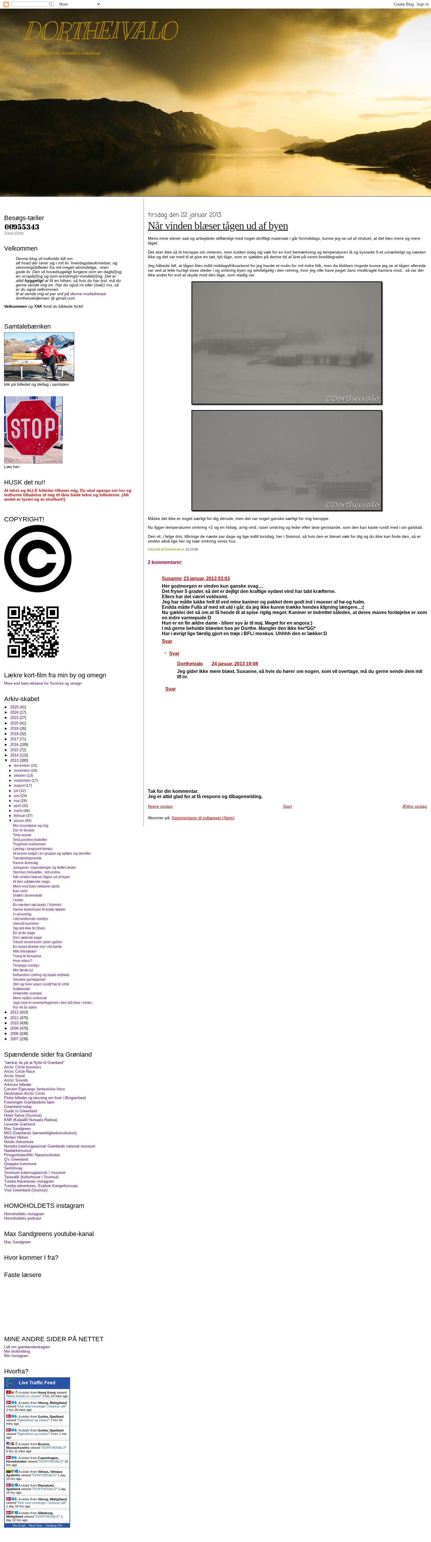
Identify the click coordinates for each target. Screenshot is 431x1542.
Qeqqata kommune (20, 1164)
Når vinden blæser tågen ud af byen (218, 226)
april (18, 806)
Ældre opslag (414, 806)
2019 (15, 728)
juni (17, 796)
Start (287, 806)
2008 (15, 1033)
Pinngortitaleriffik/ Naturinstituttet (32, 1155)
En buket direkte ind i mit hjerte (37, 946)
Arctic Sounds (16, 1080)
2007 (15, 1039)
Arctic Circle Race (19, 1071)
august (20, 785)
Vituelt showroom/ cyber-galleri (37, 942)
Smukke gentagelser (29, 979)
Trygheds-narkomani (29, 844)
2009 (15, 1028)
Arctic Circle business (22, 1067)
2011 (15, 1018)
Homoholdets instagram (24, 1214)
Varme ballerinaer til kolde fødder (39, 909)
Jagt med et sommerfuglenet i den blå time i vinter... (53, 1002)
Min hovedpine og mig (30, 825)
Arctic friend (14, 1076)
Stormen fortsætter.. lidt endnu (36, 872)
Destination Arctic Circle (24, 1093)
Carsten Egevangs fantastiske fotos (34, 1089)
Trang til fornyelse (27, 956)
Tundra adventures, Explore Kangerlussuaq (40, 1186)
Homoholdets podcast (22, 1218)
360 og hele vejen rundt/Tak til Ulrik (41, 984)
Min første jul (23, 970)
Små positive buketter (30, 839)
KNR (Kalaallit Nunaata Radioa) (30, 1120)
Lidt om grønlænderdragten (27, 1347)
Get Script (19, 1525)
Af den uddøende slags (31, 881)
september (23, 780)
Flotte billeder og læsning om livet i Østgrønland (45, 1098)
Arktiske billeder (17, 1084)
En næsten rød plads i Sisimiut (37, 905)
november (22, 771)
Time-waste (22, 835)
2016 (15, 744)
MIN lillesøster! (24, 951)
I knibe (18, 900)
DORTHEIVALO (99, 30)
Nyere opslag (160, 806)
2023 (15, 717)
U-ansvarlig (22, 914)
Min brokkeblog (17, 1351)
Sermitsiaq (13, 1168)
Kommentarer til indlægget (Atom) (203, 817)
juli (16, 791)
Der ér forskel (23, 830)
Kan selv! (20, 891)
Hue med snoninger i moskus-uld (41, 1406)
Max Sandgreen (17, 1128)
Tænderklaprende (27, 858)
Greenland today (18, 1106)
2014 (15, 755)
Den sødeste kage (27, 937)
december (22, 766)
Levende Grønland (19, 1124)
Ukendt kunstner (26, 923)
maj (17, 801)
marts (18, 811)
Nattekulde (21, 989)
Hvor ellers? (22, 961)
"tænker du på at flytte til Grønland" (34, 1062)
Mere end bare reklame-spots (36, 886)
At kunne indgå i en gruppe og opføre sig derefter (52, 853)
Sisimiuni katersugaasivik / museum (35, 1172)
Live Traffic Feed (37, 1382)
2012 (15, 1012)
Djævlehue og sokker (33, 1420)
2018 (15, 734)
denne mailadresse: (88, 294)
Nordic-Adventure (18, 1142)
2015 (15, 750)
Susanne (172, 578)
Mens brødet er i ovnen (23, 1396)
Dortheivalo (190, 663)
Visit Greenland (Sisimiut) (25, 1190)
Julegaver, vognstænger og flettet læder (44, 867)
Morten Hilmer (16, 1137)
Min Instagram (16, 1356)
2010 (15, 1023)
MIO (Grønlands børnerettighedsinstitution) (40, 1133)
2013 (15, 760)
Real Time (35, 1525)
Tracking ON (53, 1525)
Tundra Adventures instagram (29, 1181)
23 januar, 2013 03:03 (207, 578)
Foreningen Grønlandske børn (29, 1102)
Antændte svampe (27, 993)
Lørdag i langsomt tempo (32, 849)
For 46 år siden (25, 1007)
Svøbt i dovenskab (27, 895)
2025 (15, 707)
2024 (15, 712)
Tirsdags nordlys (26, 965)
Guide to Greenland (20, 1111)
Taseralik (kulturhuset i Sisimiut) (31, 1177)
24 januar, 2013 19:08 (235, 663)
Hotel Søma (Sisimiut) (23, 1115)
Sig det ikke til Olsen (29, 928)
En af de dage (24, 933)
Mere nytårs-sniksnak (30, 998)
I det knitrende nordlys (30, 919)
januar (19, 821)
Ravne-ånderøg (25, 863)
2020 (15, 723)
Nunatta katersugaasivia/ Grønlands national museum (49, 1146)
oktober (20, 775)
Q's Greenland (16, 1159)
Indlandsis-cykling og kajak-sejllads (41, 975)
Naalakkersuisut (17, 1150)
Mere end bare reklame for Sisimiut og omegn (43, 683)
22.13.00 (192, 549)
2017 (15, 739)
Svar (167, 641)
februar (20, 816)
